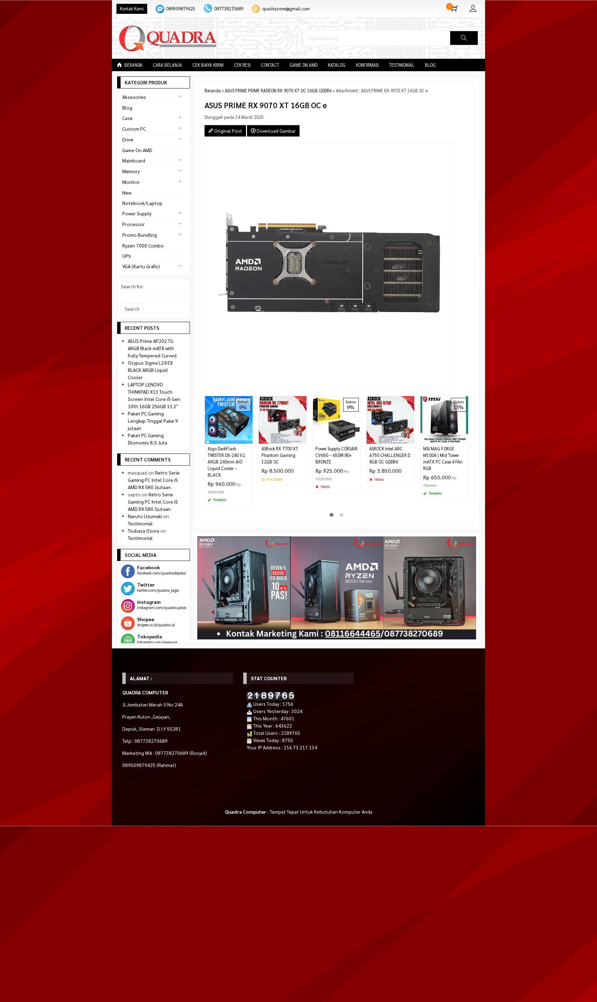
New (126, 192)
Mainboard (133, 160)
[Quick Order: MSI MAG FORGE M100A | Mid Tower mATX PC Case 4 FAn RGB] (464, 438)
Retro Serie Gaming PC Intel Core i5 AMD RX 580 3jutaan (154, 479)
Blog (430, 65)
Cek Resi (242, 65)
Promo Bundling (139, 235)
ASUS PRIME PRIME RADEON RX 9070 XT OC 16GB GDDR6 (278, 90)
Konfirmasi (367, 65)
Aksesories (134, 97)
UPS (126, 256)
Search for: (132, 286)
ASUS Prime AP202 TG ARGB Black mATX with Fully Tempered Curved (152, 348)
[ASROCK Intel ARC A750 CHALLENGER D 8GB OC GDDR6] (390, 419)
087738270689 (228, 8)
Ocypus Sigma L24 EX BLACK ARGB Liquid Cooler (150, 369)
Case (127, 118)
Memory (131, 171)
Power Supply (136, 213)
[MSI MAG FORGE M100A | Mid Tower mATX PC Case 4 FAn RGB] (444, 419)
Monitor (131, 182)
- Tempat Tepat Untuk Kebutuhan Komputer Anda (298, 811)
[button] (464, 38)
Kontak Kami (132, 8)
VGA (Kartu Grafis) (141, 266)
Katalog (336, 65)
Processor (133, 224)
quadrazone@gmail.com (286, 8)
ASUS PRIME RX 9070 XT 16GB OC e (266, 105)
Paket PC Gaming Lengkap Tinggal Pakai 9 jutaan (153, 420)
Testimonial (402, 65)
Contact (270, 65)
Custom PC (134, 128)
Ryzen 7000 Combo (143, 245)
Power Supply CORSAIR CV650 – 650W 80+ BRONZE (336, 455)
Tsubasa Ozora (143, 530)
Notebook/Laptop (142, 203)
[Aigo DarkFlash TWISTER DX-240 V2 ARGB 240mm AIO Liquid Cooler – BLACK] (229, 419)
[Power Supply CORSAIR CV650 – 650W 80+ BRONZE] (336, 419)
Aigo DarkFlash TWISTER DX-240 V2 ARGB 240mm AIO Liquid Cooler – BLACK (226, 462)
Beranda (132, 65)
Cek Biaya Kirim (208, 65)
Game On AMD (304, 65)
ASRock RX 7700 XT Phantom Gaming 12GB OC (280, 455)
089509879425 (180, 8)
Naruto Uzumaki (145, 516)
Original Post (227, 131)
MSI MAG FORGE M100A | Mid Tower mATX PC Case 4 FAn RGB (443, 458)
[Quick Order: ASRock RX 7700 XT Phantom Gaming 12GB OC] (302, 438)
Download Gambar (276, 131)
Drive (127, 139)
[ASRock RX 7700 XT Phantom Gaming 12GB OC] (282, 419)
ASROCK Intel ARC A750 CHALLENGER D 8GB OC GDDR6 (389, 455)
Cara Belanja (167, 65)
